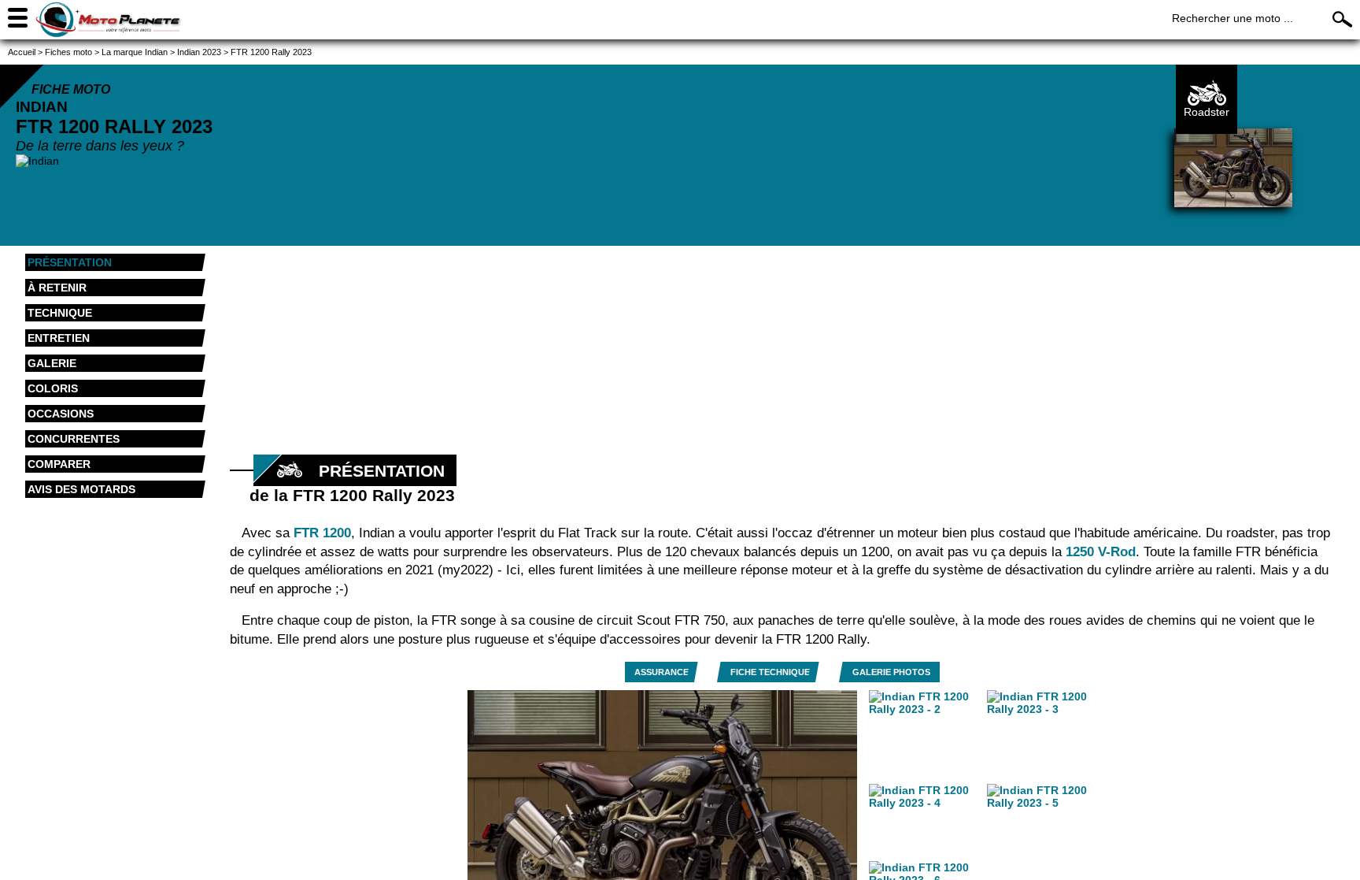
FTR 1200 (322, 532)
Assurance (661, 672)
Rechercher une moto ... (1232, 18)
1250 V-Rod (1101, 551)
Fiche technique (770, 672)
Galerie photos (891, 672)
